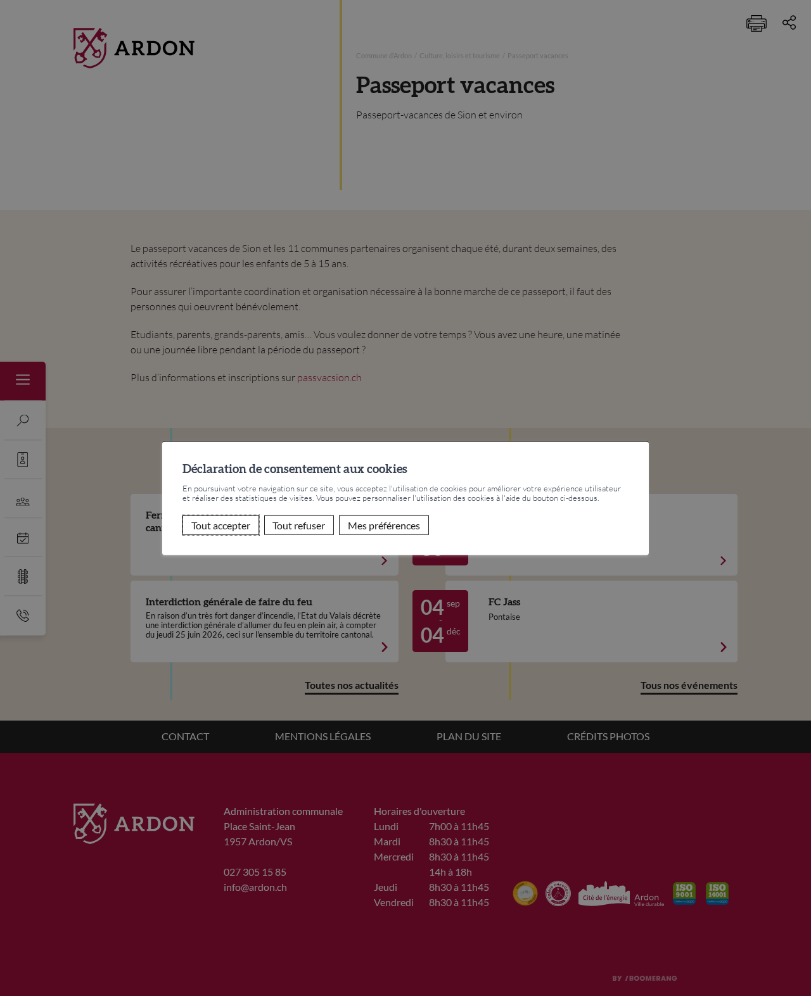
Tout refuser (298, 525)
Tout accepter (220, 525)
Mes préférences (384, 525)
